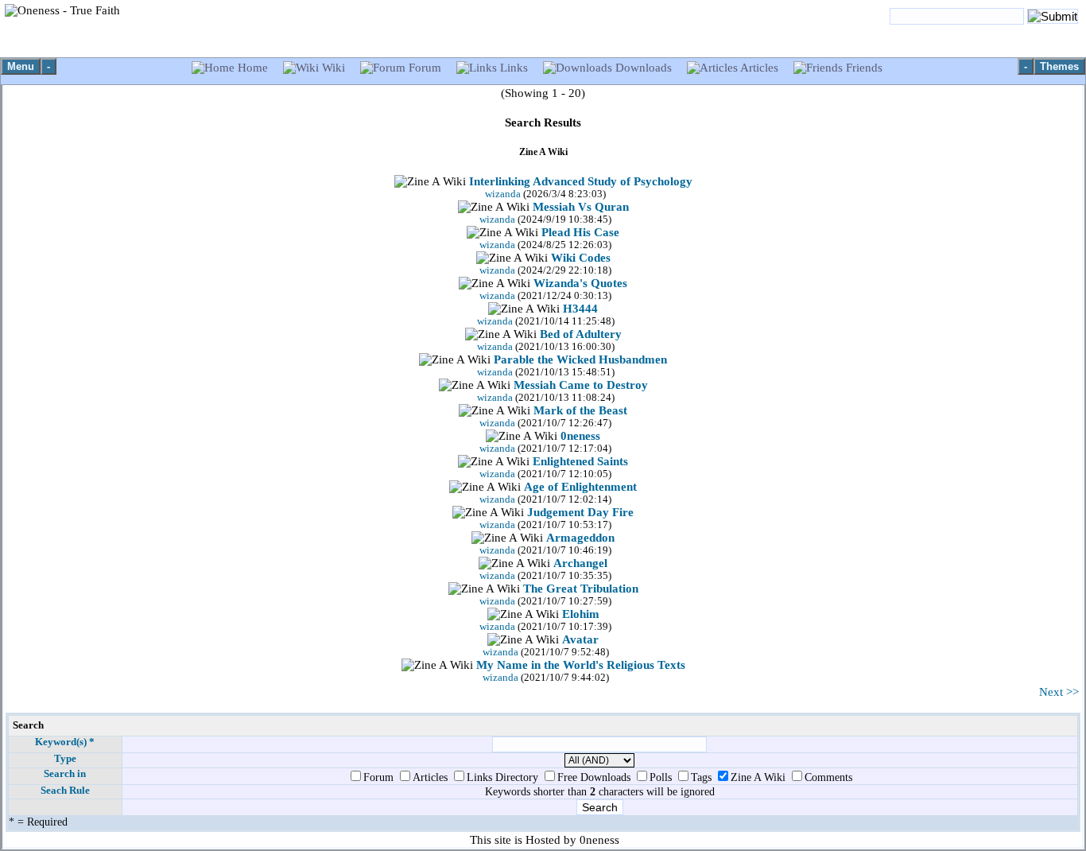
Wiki (333, 67)
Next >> (1059, 692)
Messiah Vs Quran (581, 206)
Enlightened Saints (580, 461)
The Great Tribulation (580, 588)
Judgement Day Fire (580, 512)
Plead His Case (580, 232)
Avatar (580, 639)
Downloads (643, 67)
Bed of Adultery (581, 334)
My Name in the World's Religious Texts (580, 665)
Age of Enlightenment (580, 486)
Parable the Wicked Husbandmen (580, 359)
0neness (580, 435)
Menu (20, 66)
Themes (1059, 66)
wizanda (503, 194)
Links (514, 67)
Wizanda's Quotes (580, 283)
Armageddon (580, 537)
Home (253, 67)
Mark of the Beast (580, 410)
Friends (862, 67)
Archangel (580, 563)
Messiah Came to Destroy (581, 385)
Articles (760, 67)
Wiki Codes (581, 257)
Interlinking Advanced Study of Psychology (580, 181)
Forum (424, 67)
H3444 (580, 308)
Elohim (580, 614)
